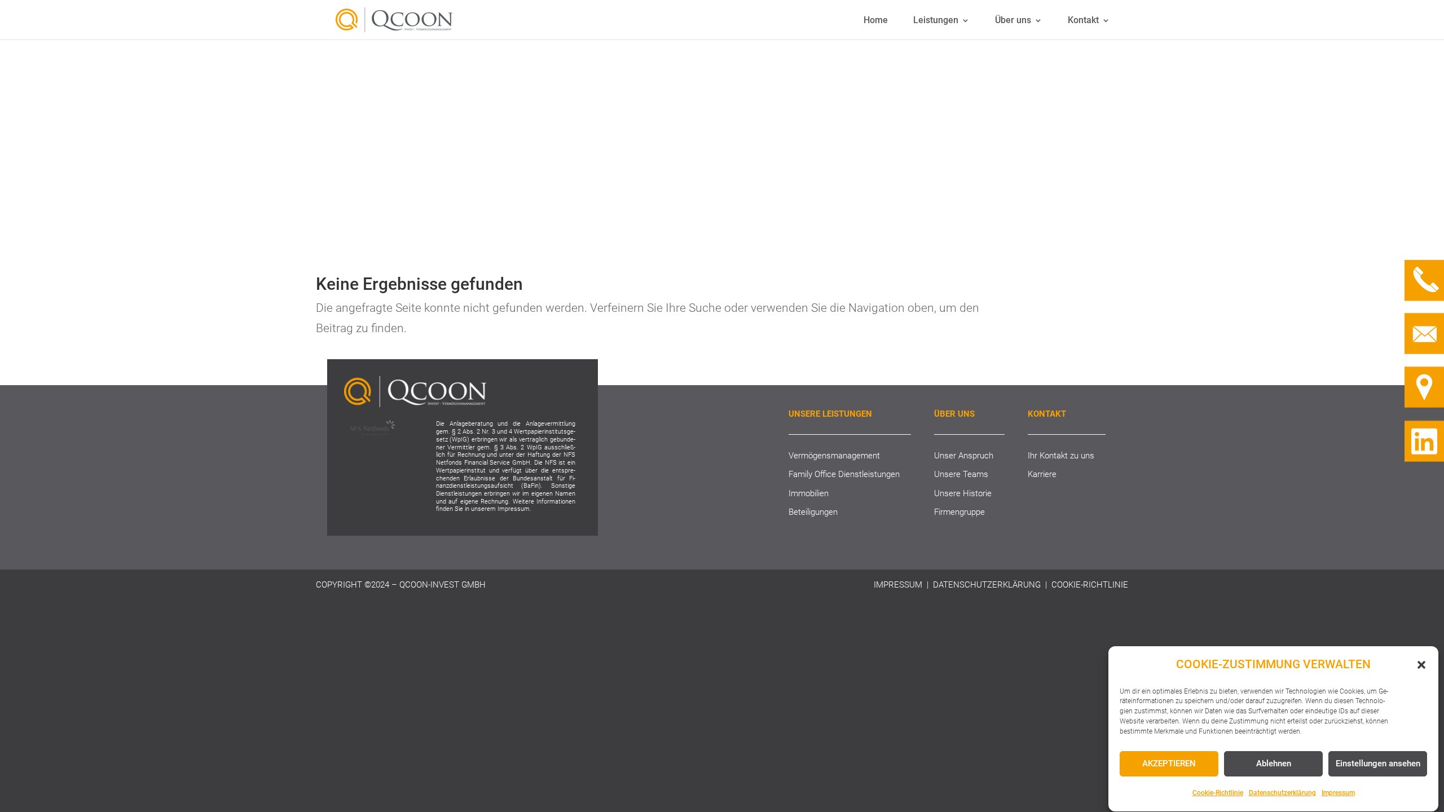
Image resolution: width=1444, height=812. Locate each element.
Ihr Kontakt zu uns (1061, 456)
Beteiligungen (813, 512)
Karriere (1042, 474)
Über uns (1013, 20)
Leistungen (935, 20)
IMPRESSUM (898, 585)
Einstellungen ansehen (1378, 763)
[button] (1421, 664)
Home (876, 20)
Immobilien (809, 493)
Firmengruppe (959, 512)
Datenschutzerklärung (1282, 793)
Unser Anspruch (963, 456)
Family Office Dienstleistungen (844, 474)
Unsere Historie (963, 493)
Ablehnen (1273, 763)
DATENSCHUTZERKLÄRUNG (987, 585)
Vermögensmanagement (834, 456)
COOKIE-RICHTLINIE (1089, 585)
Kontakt (1083, 20)
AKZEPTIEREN (1169, 763)
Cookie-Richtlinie (1217, 793)
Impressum (1338, 793)
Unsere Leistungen (830, 414)
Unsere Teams (961, 474)
